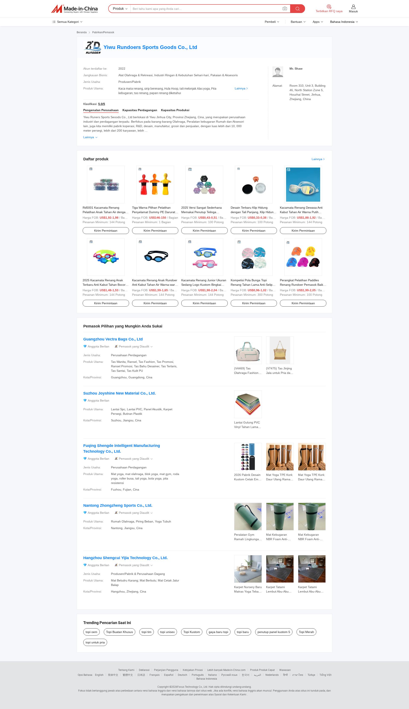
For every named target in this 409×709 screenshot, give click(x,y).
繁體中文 (128, 674)
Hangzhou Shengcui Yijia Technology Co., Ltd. (125, 558)
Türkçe (311, 674)
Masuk (353, 11)
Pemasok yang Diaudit (136, 346)
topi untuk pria (95, 642)
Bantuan (296, 21)
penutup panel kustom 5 (274, 632)
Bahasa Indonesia (206, 678)
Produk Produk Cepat (262, 670)
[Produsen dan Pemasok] (74, 8)
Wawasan (285, 670)
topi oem (91, 632)
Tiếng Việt (325, 674)
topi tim (146, 632)
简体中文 (113, 674)
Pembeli (270, 21)
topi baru (243, 632)
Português (198, 674)
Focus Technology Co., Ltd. (192, 686)
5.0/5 (101, 104)
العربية (257, 674)
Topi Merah (306, 632)
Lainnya (240, 88)
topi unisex (167, 632)
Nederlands (272, 674)
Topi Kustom (191, 632)
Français (155, 674)
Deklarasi (144, 670)
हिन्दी (285, 674)
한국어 (245, 674)
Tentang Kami (126, 670)
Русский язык (229, 674)
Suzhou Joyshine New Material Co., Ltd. (119, 393)
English (99, 674)
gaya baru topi (218, 632)
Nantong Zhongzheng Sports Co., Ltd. (117, 505)
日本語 (141, 674)
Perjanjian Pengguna (166, 670)
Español (168, 674)
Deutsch (182, 674)
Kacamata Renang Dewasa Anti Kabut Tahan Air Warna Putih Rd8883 (301, 212)
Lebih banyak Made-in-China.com (226, 670)
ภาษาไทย (297, 674)
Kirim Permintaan (105, 230)
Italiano (212, 674)
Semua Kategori (68, 21)
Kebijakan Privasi (193, 670)
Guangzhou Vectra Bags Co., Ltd (113, 339)
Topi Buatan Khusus (119, 632)
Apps (316, 21)
